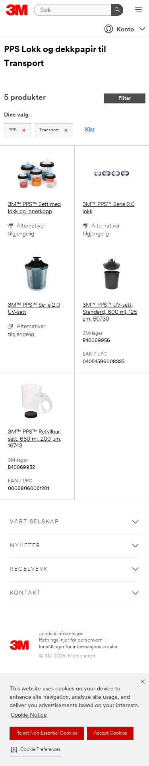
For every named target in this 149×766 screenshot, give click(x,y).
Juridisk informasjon (61, 633)
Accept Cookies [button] (110, 733)
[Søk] (117, 10)
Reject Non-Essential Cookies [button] (46, 733)
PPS (12, 130)
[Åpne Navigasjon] (138, 10)
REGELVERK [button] (29, 569)
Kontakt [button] (25, 593)
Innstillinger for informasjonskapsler (78, 646)
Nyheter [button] (25, 546)
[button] (36, 749)
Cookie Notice (29, 715)
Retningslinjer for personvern (71, 640)
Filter (124, 98)
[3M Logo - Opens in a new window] (17, 10)
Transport (49, 130)
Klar (90, 130)
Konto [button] (125, 30)
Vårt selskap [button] (34, 522)
